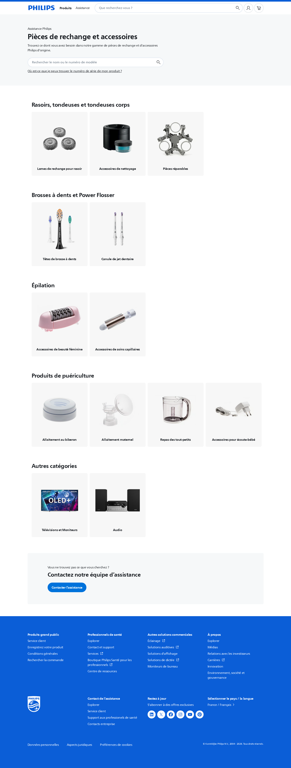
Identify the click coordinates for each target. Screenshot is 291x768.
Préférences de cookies (116, 744)
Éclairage (154, 641)
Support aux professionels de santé (112, 717)
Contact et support (101, 647)
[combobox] (159, 8)
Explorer (94, 641)
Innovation (215, 666)
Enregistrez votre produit (45, 647)
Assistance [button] (83, 8)
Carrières (214, 660)
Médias (213, 647)
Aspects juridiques (79, 744)
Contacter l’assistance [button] (67, 587)
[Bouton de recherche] (238, 8)
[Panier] (259, 8)
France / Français (219, 704)
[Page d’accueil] (41, 8)
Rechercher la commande (46, 660)
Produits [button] (66, 8)
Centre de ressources (102, 671)
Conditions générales (43, 653)
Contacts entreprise (101, 724)
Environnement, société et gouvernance (226, 675)
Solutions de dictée (161, 660)
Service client (37, 641)
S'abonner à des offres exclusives (171, 704)
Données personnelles (43, 744)
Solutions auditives (161, 647)
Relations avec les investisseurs (229, 653)
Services (93, 653)
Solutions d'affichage (163, 653)
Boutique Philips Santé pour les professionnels (110, 663)
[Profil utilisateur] (248, 8)
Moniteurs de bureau (163, 666)
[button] (152, 714)
